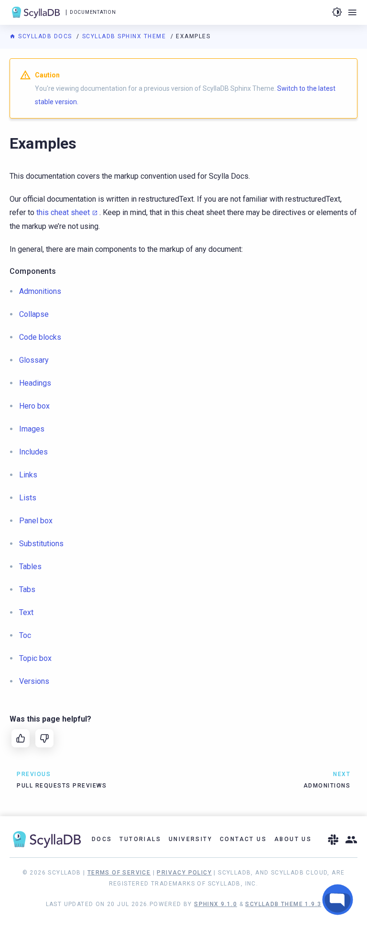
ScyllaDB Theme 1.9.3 (283, 904)
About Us (293, 839)
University (190, 839)
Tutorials (140, 839)
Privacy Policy (184, 872)
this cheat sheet (63, 212)
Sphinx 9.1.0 (215, 904)
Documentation (93, 12)
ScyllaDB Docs (45, 36)
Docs (102, 839)
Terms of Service (119, 872)
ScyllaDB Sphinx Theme (125, 36)
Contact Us (243, 839)
